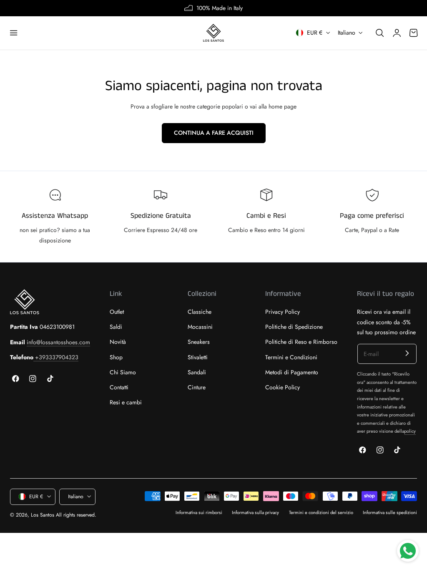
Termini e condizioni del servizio (321, 512)
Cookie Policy (282, 387)
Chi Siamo (123, 372)
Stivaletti (198, 357)
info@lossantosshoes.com (58, 342)
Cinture (197, 387)
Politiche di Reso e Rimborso (301, 342)
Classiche (199, 312)
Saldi (116, 327)
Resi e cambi (126, 402)
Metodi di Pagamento (291, 372)
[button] (13, 32)
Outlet (117, 312)
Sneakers (199, 342)
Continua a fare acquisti (214, 133)
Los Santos (42, 515)
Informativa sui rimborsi (199, 512)
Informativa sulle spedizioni (390, 512)
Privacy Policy (282, 312)
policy (410, 431)
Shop (116, 357)
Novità (118, 342)
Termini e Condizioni (291, 357)
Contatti (119, 387)
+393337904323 (55, 357)
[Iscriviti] (407, 353)
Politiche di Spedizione (294, 327)
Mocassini (200, 327)
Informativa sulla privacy (255, 512)
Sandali (197, 372)
